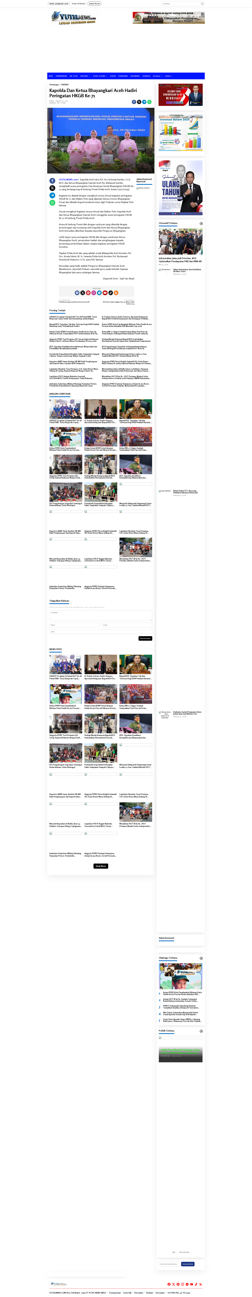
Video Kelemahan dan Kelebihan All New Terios (187, 270)
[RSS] (116, 292)
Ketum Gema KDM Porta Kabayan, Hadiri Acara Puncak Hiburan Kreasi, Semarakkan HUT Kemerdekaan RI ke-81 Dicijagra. (73, 333)
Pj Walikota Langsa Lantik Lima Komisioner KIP (74, 301)
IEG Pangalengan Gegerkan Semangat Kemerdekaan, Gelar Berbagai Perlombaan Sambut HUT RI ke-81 (124, 347)
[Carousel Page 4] (184, 1252)
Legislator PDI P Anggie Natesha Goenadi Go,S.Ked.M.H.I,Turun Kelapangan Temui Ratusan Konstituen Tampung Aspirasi (70, 377)
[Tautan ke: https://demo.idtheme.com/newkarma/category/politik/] (201, 1031)
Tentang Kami (115, 1293)
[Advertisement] (126, 50)
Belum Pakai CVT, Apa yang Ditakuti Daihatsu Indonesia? (185, 492)
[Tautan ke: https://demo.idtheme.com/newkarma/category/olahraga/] (201, 958)
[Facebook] (77, 292)
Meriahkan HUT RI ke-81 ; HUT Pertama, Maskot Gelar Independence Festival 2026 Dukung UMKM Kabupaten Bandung (125, 377)
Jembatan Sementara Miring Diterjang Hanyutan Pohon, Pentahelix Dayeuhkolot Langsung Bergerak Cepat (73, 385)
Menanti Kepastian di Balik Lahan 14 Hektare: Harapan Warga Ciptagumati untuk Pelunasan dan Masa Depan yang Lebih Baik (125, 370)
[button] (202, 3)
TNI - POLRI (61, 103)
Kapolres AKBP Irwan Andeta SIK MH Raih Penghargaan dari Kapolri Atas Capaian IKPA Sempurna (73, 362)
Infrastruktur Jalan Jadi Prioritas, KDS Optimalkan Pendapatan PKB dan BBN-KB (180, 260)
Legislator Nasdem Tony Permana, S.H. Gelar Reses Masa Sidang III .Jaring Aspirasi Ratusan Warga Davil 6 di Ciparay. (73, 370)
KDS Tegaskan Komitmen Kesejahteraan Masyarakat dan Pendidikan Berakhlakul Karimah (73, 347)
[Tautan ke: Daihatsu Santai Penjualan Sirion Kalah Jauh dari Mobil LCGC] (165, 820)
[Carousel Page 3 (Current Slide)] (180, 1252)
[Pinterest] (88, 292)
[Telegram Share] (144, 102)
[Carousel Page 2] (177, 1252)
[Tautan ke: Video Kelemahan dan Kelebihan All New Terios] (165, 378)
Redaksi (149, 1293)
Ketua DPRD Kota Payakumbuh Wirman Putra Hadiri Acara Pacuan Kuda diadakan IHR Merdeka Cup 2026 (127, 325)
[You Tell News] (73, 18)
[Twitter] (82, 292)
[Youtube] (105, 292)
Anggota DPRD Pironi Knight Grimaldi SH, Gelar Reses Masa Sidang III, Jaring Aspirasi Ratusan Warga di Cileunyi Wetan (126, 362)
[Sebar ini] (134, 102)
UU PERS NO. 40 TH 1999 (179, 1293)
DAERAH (52, 103)
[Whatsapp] (149, 102)
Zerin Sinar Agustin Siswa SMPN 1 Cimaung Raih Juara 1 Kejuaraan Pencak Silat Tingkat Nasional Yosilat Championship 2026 (181, 1020)
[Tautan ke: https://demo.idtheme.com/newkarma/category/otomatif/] (201, 223)
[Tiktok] (110, 292)
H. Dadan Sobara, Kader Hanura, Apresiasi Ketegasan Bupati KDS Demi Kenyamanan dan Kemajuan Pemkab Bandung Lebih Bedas (125, 318)
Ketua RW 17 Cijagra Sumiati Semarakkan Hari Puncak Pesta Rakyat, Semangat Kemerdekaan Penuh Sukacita (125, 333)
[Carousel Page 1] (173, 1252)
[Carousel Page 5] (187, 1252)
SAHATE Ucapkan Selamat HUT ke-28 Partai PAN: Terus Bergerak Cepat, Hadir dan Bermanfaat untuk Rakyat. (73, 318)
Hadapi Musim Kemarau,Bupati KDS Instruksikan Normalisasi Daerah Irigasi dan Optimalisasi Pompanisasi (126, 340)
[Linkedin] (99, 292)
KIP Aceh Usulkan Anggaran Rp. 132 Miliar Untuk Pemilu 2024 (118, 302)
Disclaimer (138, 1293)
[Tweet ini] (139, 102)
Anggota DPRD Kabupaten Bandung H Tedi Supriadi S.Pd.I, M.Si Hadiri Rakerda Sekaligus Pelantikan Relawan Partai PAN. (180, 1049)
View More (101, 866)
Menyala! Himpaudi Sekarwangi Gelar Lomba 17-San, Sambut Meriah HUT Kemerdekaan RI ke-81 (124, 355)
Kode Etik (127, 1293)
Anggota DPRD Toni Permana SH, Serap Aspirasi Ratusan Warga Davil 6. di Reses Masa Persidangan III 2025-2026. (73, 340)
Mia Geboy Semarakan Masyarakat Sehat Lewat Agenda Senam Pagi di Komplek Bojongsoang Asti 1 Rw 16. (180, 1013)
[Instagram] (93, 292)
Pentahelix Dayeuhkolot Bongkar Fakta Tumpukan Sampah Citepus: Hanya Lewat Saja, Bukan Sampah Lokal (74, 355)
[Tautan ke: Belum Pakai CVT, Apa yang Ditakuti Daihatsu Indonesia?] (165, 599)
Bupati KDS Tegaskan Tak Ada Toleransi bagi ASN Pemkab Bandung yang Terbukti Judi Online (74, 325)
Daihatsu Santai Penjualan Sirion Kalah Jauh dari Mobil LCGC (187, 713)
